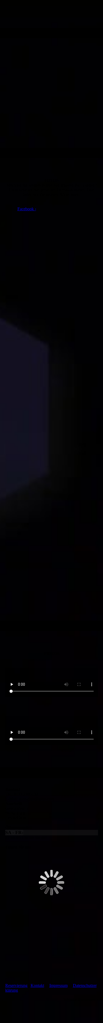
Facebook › (26, 209)
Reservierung (16, 985)
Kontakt (37, 985)
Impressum (58, 985)
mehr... (11, 588)
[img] (52, 14)
